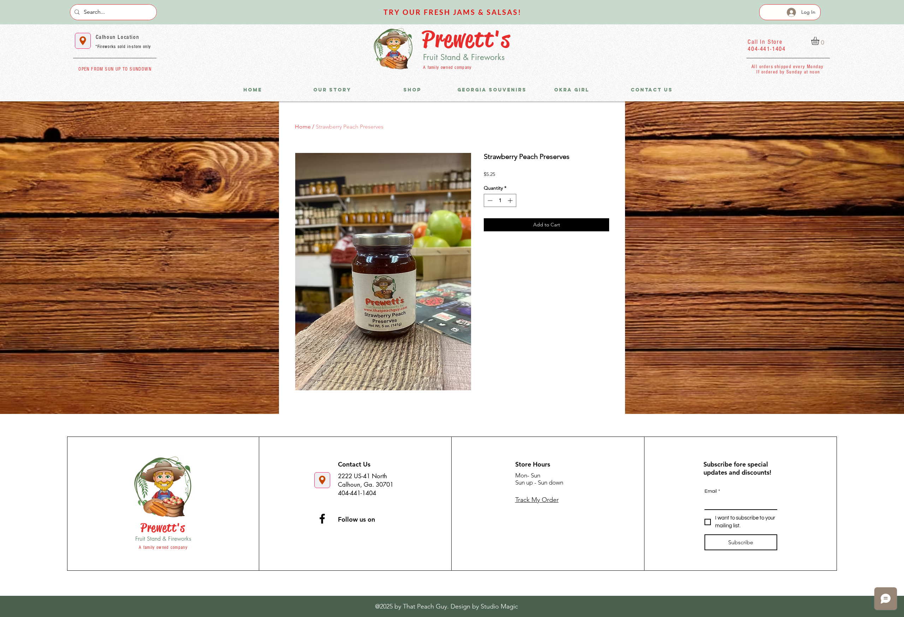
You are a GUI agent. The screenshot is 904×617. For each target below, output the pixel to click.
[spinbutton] (500, 200)
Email (712, 491)
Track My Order (537, 500)
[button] (820, 41)
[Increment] (510, 200)
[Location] (83, 41)
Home (303, 126)
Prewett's (466, 39)
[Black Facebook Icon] (322, 518)
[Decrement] (489, 200)
